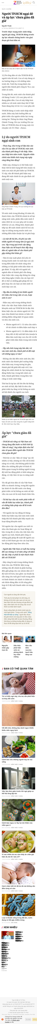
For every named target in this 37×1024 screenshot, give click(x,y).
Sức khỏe (7, 9)
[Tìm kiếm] (34, 2)
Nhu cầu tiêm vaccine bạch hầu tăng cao (29, 650)
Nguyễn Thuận (7, 26)
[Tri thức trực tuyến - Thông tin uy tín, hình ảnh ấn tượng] (22, 2)
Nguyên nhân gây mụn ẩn (5, 648)
